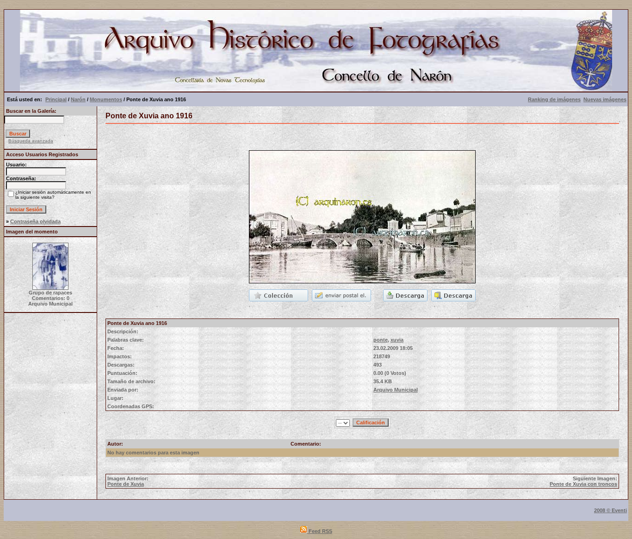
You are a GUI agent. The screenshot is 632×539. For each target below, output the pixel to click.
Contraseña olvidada (35, 221)
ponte (380, 340)
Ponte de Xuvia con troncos (583, 484)
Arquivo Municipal (395, 389)
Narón (78, 99)
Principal (56, 99)
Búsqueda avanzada (30, 140)
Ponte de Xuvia (125, 484)
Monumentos (106, 99)
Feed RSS (319, 531)
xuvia (396, 340)
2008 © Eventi (610, 510)
